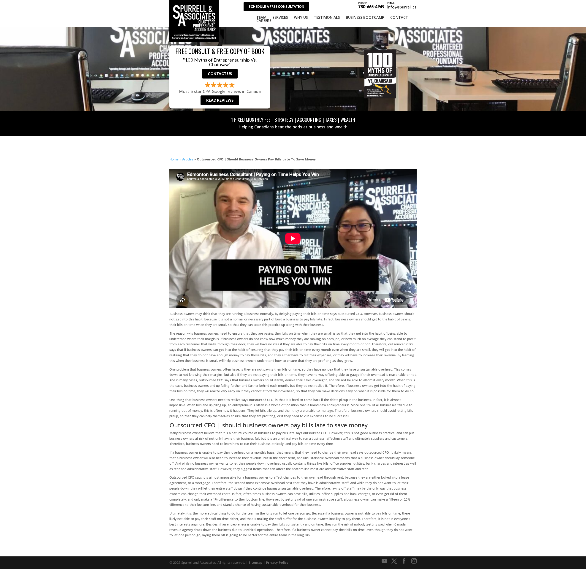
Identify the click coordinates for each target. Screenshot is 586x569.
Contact (399, 17)
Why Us (301, 17)
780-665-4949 (371, 5)
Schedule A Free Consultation (276, 6)
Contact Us (220, 73)
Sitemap (255, 562)
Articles (187, 159)
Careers (263, 20)
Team (261, 17)
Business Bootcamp (365, 17)
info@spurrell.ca (402, 6)
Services (280, 17)
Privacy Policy (277, 562)
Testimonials (327, 17)
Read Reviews (219, 100)
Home (174, 159)
